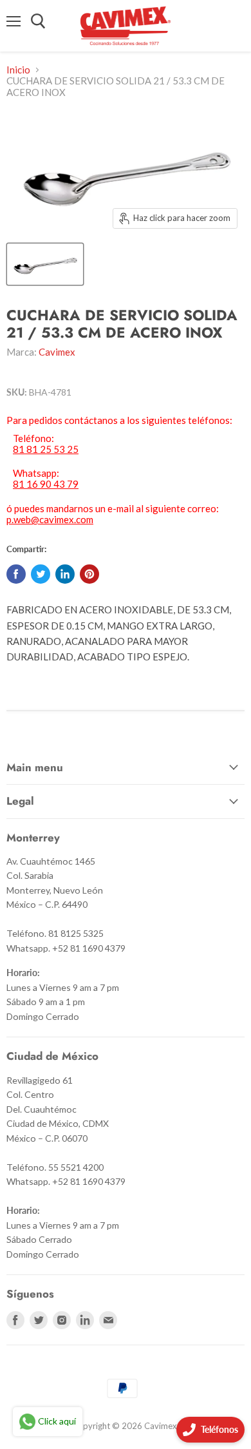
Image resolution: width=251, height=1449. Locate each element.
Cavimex (57, 352)
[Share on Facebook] (16, 574)
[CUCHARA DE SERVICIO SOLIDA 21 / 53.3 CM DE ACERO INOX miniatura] (45, 264)
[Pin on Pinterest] (89, 574)
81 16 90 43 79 (46, 484)
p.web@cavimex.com (49, 519)
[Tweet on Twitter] (40, 574)
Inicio (18, 69)
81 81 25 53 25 (46, 449)
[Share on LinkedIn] (65, 574)
